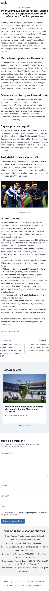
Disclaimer (20, 581)
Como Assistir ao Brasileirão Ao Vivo (24, 539)
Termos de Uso (13, 585)
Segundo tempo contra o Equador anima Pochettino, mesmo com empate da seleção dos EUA (11, 348)
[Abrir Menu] (46, 2)
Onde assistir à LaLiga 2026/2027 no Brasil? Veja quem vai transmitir (24, 569)
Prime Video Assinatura (24, 550)
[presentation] (24, 388)
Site (3, 506)
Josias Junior (12, 415)
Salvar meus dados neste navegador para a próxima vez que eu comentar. (25, 514)
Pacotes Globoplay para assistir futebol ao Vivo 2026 (24, 547)
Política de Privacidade (32, 585)
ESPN (17, 331)
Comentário (8, 453)
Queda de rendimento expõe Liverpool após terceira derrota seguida (38, 345)
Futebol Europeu (24, 7)
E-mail (5, 496)
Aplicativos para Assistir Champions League (25, 543)
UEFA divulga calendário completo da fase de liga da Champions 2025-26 (24, 409)
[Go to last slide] (6, 399)
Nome (5, 485)
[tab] (20, 425)
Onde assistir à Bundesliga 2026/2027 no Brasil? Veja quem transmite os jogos (24, 555)
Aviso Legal (9, 581)
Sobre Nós (40, 581)
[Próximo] (42, 399)
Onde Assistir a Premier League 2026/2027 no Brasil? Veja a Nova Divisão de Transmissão (24, 562)
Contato (30, 581)
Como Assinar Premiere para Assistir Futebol (24, 536)
